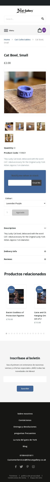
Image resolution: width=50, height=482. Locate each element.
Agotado (20, 212)
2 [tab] (9, 333)
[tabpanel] (16, 302)
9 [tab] (27, 333)
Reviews (8, 259)
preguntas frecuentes (25, 433)
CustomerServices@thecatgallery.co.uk (26, 459)
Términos (13, 476)
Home (7, 39)
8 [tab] (25, 333)
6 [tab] (19, 333)
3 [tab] (11, 333)
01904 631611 (26, 455)
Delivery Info (10, 251)
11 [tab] (33, 333)
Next (40, 306)
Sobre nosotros (25, 413)
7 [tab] (22, 333)
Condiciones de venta (17, 478)
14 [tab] (41, 333)
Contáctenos (25, 420)
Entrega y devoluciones (25, 426)
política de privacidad (30, 476)
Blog (25, 446)
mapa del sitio (36, 478)
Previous (10, 306)
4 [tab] (14, 333)
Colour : (9, 198)
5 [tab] (17, 333)
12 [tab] (35, 333)
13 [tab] (38, 333)
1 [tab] (6, 333)
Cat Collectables (23, 39)
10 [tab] (30, 333)
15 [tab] (43, 333)
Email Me (36, 183)
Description (10, 228)
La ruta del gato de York (25, 439)
